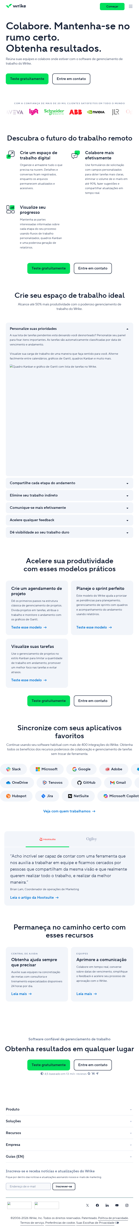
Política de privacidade (113, 1218)
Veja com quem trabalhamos (66, 811)
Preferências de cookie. (60, 1223)
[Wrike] (17, 6)
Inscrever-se (64, 1186)
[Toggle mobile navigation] (131, 6)
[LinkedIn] (107, 1205)
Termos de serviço (32, 1223)
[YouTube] (117, 1205)
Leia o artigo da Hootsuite (32, 897)
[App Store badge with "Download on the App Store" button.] (19, 1205)
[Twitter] (87, 1205)
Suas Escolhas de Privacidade (95, 1223)
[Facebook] (97, 1205)
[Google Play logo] (47, 1205)
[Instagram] (127, 1205)
